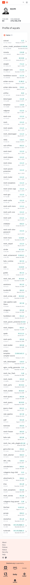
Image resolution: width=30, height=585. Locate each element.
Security (5, 552)
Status (4, 549)
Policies (4, 547)
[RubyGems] (7, 2)
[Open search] (23, 2)
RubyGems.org (10, 563)
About (4, 542)
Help (3, 554)
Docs (4, 545)
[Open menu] (3, 2)
